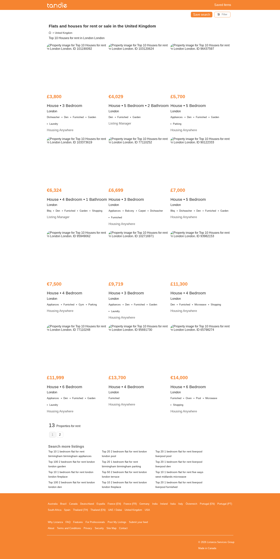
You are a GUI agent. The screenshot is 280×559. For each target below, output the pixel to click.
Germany (144, 503)
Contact (123, 528)
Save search (201, 14)
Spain (67, 509)
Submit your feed (138, 522)
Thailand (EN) (98, 509)
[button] (222, 14)
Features (78, 522)
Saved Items (222, 4)
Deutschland (87, 503)
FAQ (68, 522)
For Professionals (95, 522)
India (155, 503)
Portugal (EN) (207, 503)
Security (99, 528)
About (51, 528)
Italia (173, 503)
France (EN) (114, 503)
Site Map (111, 528)
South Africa (54, 509)
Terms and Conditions (69, 528)
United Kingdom (133, 509)
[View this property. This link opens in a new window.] (77, 67)
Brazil (63, 503)
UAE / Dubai (115, 509)
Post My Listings (117, 522)
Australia (53, 503)
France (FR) (130, 503)
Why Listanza (55, 522)
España (101, 503)
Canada (73, 503)
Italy (180, 503)
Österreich (191, 503)
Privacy (88, 528)
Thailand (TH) (80, 509)
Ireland (164, 503)
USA (147, 509)
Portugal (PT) (224, 503)
